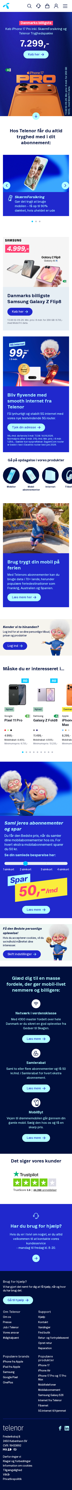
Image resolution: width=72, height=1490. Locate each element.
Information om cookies (17, 1466)
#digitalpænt (11, 1338)
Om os (7, 1317)
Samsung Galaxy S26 (51, 1395)
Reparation (45, 1348)
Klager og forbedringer (17, 1461)
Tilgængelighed (12, 1470)
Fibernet (43, 1405)
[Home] (6, 6)
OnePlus (8, 1382)
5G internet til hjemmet (52, 1411)
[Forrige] (6, 185)
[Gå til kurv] (47, 6)
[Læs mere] (36, 1258)
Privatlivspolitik (12, 1479)
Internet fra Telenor (50, 1400)
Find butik (44, 1332)
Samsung (9, 1372)
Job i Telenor (11, 1327)
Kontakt (43, 1322)
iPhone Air (44, 1370)
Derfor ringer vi (12, 1457)
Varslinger (44, 1327)
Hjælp (41, 1317)
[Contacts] (38, 6)
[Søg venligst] (29, 6)
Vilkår (6, 1474)
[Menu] (66, 6)
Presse (7, 1322)
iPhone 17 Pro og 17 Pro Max (52, 1378)
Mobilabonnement (49, 1390)
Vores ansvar (11, 1332)
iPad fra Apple (11, 1367)
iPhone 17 (44, 1365)
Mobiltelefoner (47, 1385)
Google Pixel (10, 1377)
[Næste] (65, 185)
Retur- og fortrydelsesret (53, 1338)
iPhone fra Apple (13, 1361)
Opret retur (45, 1343)
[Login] (56, 6)
